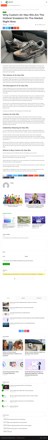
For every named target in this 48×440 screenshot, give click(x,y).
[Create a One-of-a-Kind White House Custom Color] (24, 220)
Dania (6, 24)
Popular (23, 298)
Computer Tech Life (20, 437)
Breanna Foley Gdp (14, 406)
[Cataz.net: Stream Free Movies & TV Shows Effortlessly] (6, 402)
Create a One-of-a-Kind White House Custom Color (23, 225)
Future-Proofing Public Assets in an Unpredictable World (18, 5)
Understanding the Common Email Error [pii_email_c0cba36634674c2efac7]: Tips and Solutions (9, 225)
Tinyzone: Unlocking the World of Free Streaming (21, 385)
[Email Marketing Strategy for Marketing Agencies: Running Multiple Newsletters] (6, 319)
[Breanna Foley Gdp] (6, 408)
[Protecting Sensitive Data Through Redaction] (6, 314)
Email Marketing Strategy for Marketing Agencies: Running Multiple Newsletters (27, 318)
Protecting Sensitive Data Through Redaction (20, 312)
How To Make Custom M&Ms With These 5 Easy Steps (21, 390)
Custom (4, 130)
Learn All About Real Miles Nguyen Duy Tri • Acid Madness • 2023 (37, 225)
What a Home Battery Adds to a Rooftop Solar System (21, 307)
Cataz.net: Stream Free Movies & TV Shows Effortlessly (22, 401)
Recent (8, 298)
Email (4, 256)
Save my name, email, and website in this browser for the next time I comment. (18, 260)
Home (4, 9)
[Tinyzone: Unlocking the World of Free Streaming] (6, 387)
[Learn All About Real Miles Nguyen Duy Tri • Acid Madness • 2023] (38, 220)
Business (8, 9)
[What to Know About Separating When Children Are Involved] (6, 304)
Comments (39, 298)
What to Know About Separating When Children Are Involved (23, 302)
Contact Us (45, 437)
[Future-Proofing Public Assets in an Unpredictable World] (6, 325)
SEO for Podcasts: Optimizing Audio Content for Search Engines (24, 395)
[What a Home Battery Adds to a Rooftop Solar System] (6, 309)
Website (26, 256)
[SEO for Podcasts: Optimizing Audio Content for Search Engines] (6, 397)
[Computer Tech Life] (9, 2)
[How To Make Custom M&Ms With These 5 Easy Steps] (6, 392)
